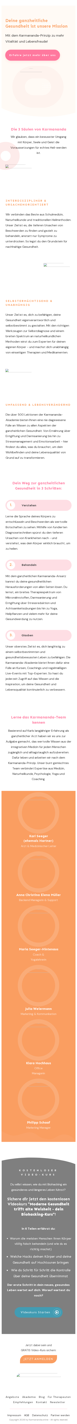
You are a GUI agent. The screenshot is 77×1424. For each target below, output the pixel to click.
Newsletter (57, 1402)
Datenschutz (40, 1415)
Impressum (14, 1415)
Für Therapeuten (59, 1397)
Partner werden (60, 1415)
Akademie (29, 1397)
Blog (42, 1397)
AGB (26, 1415)
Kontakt (41, 1402)
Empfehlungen (23, 1402)
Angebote (12, 1397)
